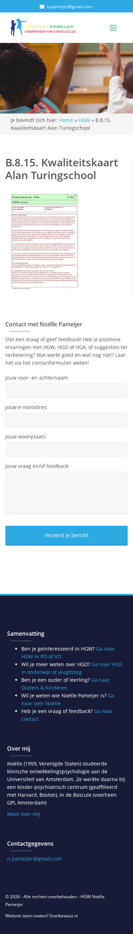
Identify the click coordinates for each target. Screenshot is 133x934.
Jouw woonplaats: (26, 436)
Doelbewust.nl (64, 916)
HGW (84, 120)
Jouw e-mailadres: (26, 407)
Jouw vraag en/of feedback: (37, 466)
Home (66, 120)
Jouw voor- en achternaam (36, 378)
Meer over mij (23, 814)
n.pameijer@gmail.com (69, 7)
